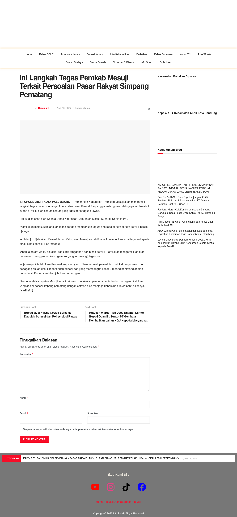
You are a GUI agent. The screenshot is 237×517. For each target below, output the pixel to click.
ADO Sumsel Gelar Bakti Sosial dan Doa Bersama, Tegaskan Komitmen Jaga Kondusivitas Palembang (186, 232)
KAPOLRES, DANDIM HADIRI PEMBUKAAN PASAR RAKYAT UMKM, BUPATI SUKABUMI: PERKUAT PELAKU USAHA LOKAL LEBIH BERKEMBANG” (186, 188)
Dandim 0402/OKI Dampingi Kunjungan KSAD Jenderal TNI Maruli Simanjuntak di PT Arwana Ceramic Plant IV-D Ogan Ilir (183, 200)
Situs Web (93, 413)
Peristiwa (141, 54)
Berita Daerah (98, 62)
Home (29, 54)
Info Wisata (204, 54)
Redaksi (108, 502)
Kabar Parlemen (163, 54)
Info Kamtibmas (70, 54)
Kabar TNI (185, 54)
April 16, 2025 (64, 107)
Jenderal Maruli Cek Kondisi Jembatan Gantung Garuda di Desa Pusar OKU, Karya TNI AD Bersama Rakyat (186, 213)
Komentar (26, 354)
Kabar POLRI (46, 54)
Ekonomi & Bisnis (123, 62)
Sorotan (127, 502)
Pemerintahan (95, 54)
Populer (136, 502)
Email (24, 413)
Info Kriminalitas (119, 54)
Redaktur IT (44, 107)
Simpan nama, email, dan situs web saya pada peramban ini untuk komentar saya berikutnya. (78, 429)
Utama (118, 502)
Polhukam (165, 62)
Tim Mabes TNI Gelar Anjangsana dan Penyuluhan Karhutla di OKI (186, 223)
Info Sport (147, 62)
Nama (24, 397)
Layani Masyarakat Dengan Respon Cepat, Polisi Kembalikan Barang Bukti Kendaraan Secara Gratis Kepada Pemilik (186, 243)
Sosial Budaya (74, 62)
